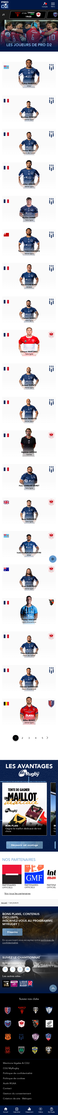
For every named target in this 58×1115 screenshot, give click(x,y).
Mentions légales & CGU (16, 1063)
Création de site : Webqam (17, 1098)
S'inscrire (12, 932)
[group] (27, 15)
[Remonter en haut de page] (53, 988)
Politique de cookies (14, 1078)
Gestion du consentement (17, 1093)
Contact (7, 1088)
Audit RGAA (9, 1083)
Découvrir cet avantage (24, 845)
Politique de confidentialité (17, 1073)
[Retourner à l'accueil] (5, 10)
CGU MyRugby (11, 1068)
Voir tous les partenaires (17, 893)
